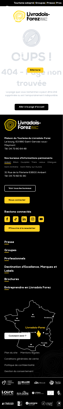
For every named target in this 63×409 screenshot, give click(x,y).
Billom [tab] (15, 162)
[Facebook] (7, 219)
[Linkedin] (24, 219)
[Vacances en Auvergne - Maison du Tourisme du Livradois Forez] (13, 9)
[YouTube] (41, 219)
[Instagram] (32, 219)
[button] (19, 18)
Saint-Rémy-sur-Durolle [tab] (31, 167)
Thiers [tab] (34, 162)
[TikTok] (15, 219)
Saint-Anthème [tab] (11, 167)
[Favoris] (30, 77)
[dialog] (22, 228)
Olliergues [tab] (51, 162)
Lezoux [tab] (42, 162)
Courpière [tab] (25, 162)
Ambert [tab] (7, 162)
